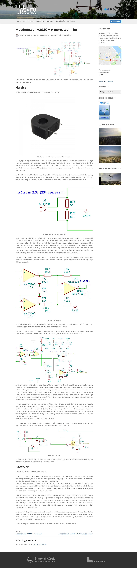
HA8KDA (21, 35)
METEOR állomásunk (106, 81)
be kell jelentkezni (39, 544)
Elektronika (45, 35)
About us (116, 21)
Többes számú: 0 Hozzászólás (61, 35)
